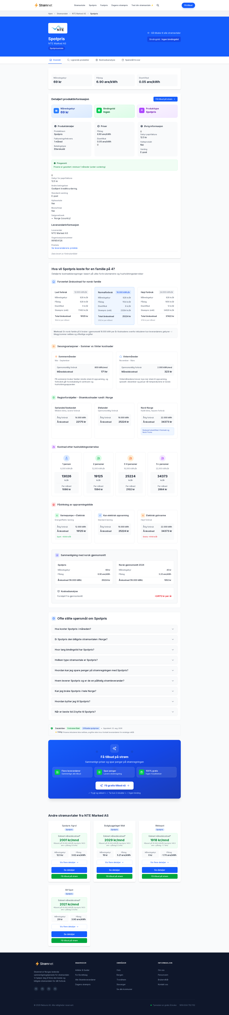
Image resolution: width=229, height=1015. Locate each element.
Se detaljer (69, 870)
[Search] (157, 5)
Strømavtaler (62, 13)
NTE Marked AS (79, 13)
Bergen (120, 975)
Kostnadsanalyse (107, 60)
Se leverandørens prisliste (64, 248)
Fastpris (104, 5)
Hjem (50, 13)
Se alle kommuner (124, 989)
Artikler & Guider (82, 970)
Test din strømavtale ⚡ (142, 5)
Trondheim (121, 980)
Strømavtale (79, 5)
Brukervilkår (163, 980)
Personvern (163, 975)
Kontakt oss (163, 984)
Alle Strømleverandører (85, 980)
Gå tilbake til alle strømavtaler (166, 33)
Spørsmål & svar (132, 60)
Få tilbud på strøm (164, 99)
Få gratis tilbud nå (115, 785)
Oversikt (57, 60)
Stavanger (121, 984)
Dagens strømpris (119, 5)
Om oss (161, 970)
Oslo (119, 970)
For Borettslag (81, 975)
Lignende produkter (80, 60)
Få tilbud (188, 5)
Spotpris (93, 5)
